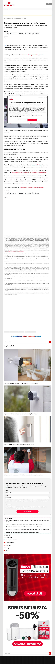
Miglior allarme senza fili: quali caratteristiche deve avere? (19, 444)
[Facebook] (47, 4)
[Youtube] (51, 4)
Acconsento (9, 505)
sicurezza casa (33, 331)
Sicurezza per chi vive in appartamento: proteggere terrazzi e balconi (22, 532)
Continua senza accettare (42, 97)
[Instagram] (49, 4)
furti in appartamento (20, 331)
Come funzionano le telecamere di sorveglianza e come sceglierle (21, 383)
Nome (7, 490)
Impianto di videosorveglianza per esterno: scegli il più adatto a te (21, 414)
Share (20, 336)
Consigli (7, 548)
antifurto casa (12, 331)
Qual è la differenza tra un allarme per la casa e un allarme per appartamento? (24, 524)
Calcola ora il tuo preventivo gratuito (32, 55)
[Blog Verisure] (12, 4)
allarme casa (7, 331)
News (7, 550)
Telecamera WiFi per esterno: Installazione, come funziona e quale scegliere (23, 475)
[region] (27, 110)
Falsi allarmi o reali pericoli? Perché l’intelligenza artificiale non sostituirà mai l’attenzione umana (27, 521)
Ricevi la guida (27, 511)
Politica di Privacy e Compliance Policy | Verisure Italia (14, 251)
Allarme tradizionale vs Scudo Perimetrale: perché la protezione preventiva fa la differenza (27, 529)
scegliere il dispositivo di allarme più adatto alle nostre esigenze (29, 172)
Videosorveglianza (10, 542)
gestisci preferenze (22, 119)
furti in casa (27, 331)
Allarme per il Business (11, 540)
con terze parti (17, 111)
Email (7, 495)
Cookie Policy (12, 116)
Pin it (25, 336)
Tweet (14, 336)
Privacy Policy (18, 116)
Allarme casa (9, 537)
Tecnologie (8, 545)
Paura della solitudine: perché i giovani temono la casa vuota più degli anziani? (24, 526)
